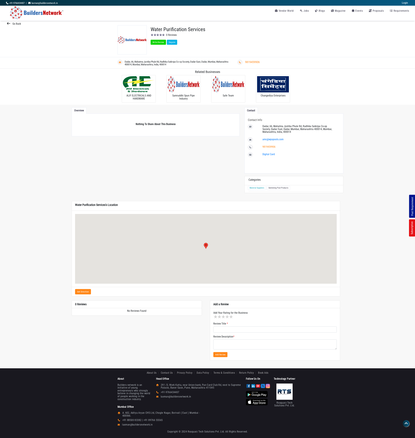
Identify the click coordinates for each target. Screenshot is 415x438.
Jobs (306, 10)
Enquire (172, 42)
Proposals (378, 10)
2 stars (219, 316)
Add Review (220, 354)
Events (359, 10)
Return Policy (246, 372)
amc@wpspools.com (273, 139)
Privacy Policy (185, 372)
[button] (206, 246)
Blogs (321, 10)
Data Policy (203, 372)
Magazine (340, 10)
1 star (215, 316)
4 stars (227, 316)
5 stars (231, 316)
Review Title (220, 323)
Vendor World (286, 10)
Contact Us (167, 372)
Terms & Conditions (224, 372)
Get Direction (83, 291)
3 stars (223, 316)
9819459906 (252, 62)
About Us (152, 372)
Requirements (401, 10)
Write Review (158, 42)
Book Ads (263, 372)
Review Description (223, 336)
